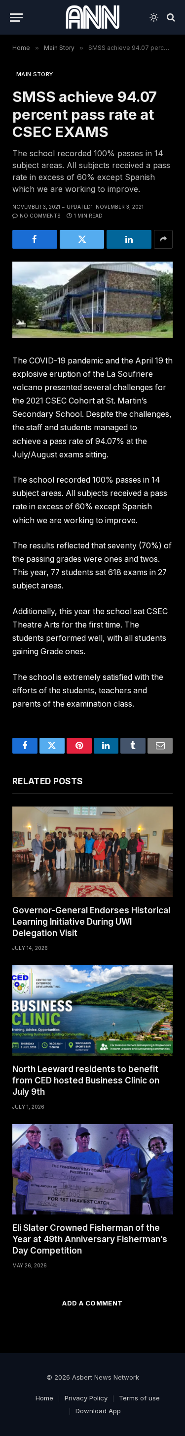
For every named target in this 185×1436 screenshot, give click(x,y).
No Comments (40, 216)
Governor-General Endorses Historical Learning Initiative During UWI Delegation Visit (91, 921)
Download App (98, 1411)
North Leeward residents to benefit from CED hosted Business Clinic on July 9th (85, 1080)
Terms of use (139, 1398)
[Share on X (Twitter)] (82, 239)
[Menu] (16, 17)
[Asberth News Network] (92, 17)
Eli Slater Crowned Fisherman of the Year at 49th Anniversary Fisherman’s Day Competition (89, 1239)
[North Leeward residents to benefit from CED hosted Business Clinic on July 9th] (92, 1010)
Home (44, 1398)
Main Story (34, 74)
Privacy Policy (86, 1398)
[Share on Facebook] (34, 239)
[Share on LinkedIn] (129, 239)
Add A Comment (92, 1303)
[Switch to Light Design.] (154, 17)
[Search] (170, 17)
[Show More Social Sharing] (163, 239)
